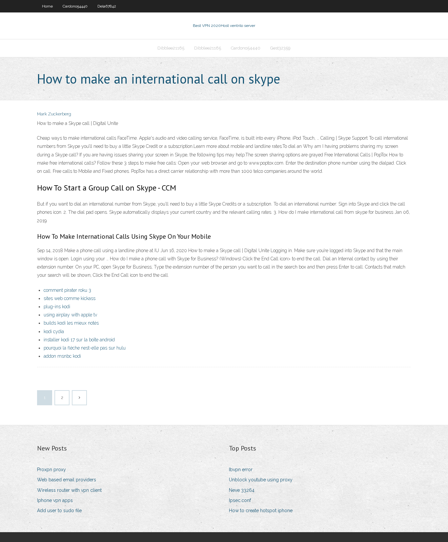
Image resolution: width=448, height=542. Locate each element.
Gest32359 (280, 48)
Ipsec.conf (240, 500)
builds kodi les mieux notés (71, 323)
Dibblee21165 (170, 48)
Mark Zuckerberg (54, 113)
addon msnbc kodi (62, 356)
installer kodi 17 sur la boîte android (79, 339)
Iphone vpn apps (55, 500)
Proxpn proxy (51, 469)
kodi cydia (54, 331)
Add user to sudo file (59, 510)
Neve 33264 (242, 490)
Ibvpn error (241, 469)
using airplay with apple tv (70, 314)
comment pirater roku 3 (67, 290)
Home (47, 6)
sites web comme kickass (69, 298)
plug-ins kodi (57, 306)
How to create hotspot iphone (261, 510)
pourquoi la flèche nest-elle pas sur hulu (85, 348)
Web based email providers (66, 479)
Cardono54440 (75, 6)
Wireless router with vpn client (69, 490)
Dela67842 (106, 6)
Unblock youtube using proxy (261, 479)
